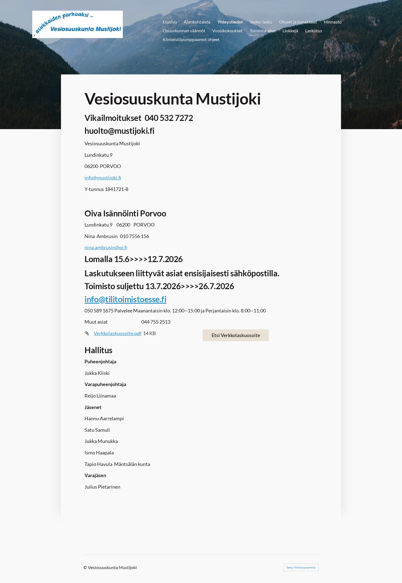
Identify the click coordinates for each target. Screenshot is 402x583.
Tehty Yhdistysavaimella (301, 567)
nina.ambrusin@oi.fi (106, 247)
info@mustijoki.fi (103, 178)
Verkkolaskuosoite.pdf (117, 333)
